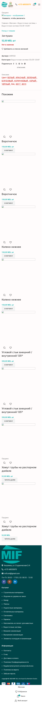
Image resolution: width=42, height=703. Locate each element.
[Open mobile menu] (39, 4)
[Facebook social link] (13, 63)
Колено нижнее (11, 246)
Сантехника (8, 616)
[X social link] (16, 63)
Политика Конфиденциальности (16, 662)
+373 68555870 (24, 4)
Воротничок (9, 141)
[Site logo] (7, 4)
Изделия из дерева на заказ (15, 596)
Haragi (6, 600)
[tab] (21, 67)
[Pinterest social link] (19, 63)
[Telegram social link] (24, 63)
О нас (6, 654)
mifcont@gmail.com (12, 573)
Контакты (7, 651)
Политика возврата (11, 670)
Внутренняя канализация (13, 635)
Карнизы (7, 619)
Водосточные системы (26, 23)
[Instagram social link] (9, 582)
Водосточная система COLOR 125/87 (16, 26)
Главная (5, 23)
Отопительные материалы (14, 612)
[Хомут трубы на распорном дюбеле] (18, 440)
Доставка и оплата (11, 658)
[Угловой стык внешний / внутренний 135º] (18, 328)
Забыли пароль (9, 674)
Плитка (6, 604)
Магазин (13, 23)
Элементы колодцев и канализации (17, 639)
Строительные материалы (14, 593)
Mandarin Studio (32, 679)
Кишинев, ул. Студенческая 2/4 (17, 565)
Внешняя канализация (12, 631)
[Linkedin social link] (22, 63)
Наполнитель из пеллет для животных (18, 623)
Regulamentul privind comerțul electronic (18, 666)
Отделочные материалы (13, 608)
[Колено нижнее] (18, 222)
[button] (8, 150)
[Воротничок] (18, 117)
